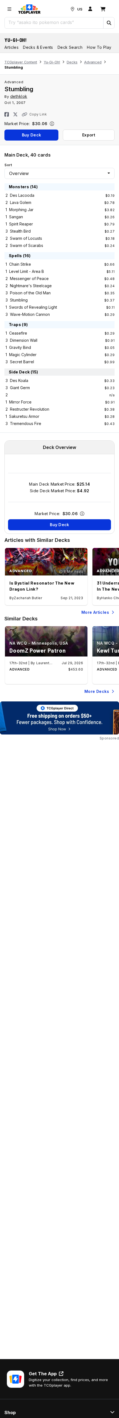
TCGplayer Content (20, 62)
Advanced (93, 62)
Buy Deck (31, 135)
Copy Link (38, 114)
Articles (11, 47)
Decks (72, 62)
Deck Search (70, 47)
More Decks (96, 691)
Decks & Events (38, 47)
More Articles (95, 612)
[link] (29, 9)
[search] (54, 22)
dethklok (18, 96)
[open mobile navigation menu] (9, 9)
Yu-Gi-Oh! (15, 40)
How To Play (99, 47)
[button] (108, 22)
